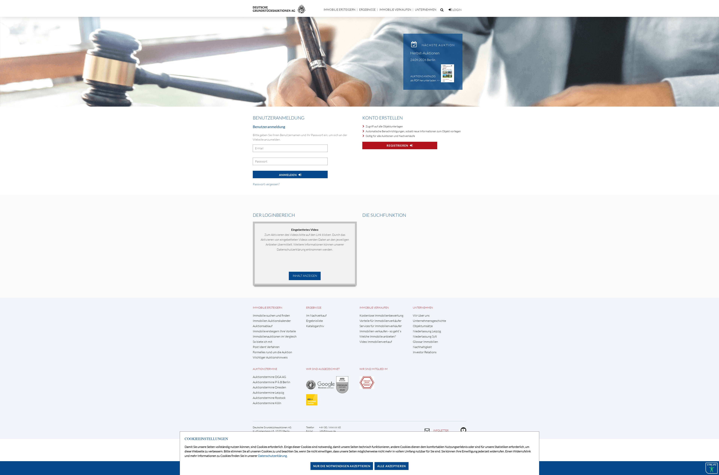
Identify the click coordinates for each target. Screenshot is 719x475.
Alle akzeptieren (391, 466)
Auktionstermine (265, 368)
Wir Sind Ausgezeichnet (323, 368)
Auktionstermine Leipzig (268, 392)
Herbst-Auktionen (424, 53)
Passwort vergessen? (266, 184)
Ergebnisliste (314, 320)
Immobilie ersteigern (339, 9)
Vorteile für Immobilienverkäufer (380, 320)
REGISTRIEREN (397, 145)
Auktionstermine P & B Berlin (271, 382)
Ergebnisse (367, 9)
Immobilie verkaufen (395, 9)
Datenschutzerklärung (272, 456)
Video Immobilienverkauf (376, 341)
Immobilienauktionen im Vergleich (275, 336)
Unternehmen (425, 9)
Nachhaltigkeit (422, 347)
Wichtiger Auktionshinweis (270, 357)
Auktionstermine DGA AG (269, 377)
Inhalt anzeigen (305, 276)
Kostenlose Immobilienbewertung (381, 315)
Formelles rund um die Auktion (272, 352)
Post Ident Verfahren (266, 347)
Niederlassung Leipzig (427, 331)
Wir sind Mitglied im (374, 368)
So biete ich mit (262, 341)
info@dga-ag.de (328, 431)
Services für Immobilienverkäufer (381, 326)
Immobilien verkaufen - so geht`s (380, 331)
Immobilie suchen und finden (271, 315)
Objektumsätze (423, 326)
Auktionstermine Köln (267, 403)
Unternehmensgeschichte (429, 320)
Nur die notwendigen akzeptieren (341, 466)
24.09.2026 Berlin (422, 60)
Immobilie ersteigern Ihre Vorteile (274, 331)
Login (457, 10)
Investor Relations (424, 352)
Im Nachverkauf (316, 315)
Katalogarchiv (315, 326)
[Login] (450, 10)
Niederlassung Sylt (425, 336)
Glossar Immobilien (425, 341)
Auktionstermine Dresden (269, 387)
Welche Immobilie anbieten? (378, 336)
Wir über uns (421, 315)
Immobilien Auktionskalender (272, 320)
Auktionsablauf (262, 326)
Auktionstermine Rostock (269, 397)
